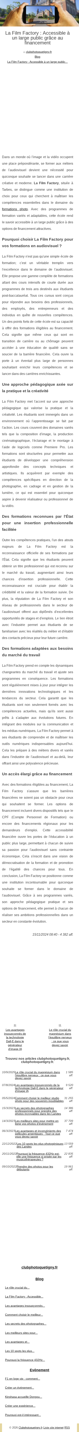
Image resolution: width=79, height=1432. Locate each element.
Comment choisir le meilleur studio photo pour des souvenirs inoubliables (39, 1100)
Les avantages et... (17, 1341)
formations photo (15, 209)
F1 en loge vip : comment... (22, 1378)
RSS (67, 1427)
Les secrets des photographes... (25, 1323)
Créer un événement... (19, 1387)
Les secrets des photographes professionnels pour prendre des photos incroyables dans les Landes (38, 1111)
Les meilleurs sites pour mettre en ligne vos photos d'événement (37, 1122)
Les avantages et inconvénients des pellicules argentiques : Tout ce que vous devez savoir (38, 1133)
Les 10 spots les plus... (19, 1351)
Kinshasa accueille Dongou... (23, 1396)
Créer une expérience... (20, 1405)
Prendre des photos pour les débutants (35, 1168)
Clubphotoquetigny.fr (31, 1427)
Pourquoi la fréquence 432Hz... (25, 1360)
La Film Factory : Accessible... (24, 1296)
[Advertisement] (39, 106)
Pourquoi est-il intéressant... (23, 1415)
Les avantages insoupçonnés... (25, 1305)
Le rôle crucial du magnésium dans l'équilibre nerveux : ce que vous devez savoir (60, 1037)
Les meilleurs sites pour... (21, 1332)
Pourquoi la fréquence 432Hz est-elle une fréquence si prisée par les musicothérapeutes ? (38, 1156)
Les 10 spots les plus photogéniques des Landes (40, 1145)
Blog (37, 56)
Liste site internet (53, 1427)
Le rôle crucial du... (17, 1287)
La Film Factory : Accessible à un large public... (37, 61)
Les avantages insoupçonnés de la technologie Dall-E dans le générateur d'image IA (15, 1039)
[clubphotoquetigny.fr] (39, 13)
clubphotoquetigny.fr (39, 51)
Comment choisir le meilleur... (24, 1314)
